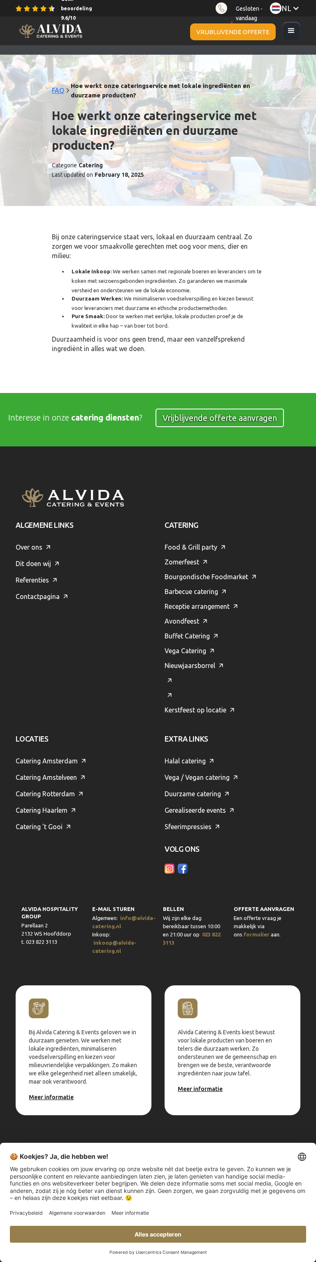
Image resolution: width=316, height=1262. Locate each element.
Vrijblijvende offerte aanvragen (220, 418)
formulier (257, 934)
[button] (291, 31)
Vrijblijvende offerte (233, 31)
